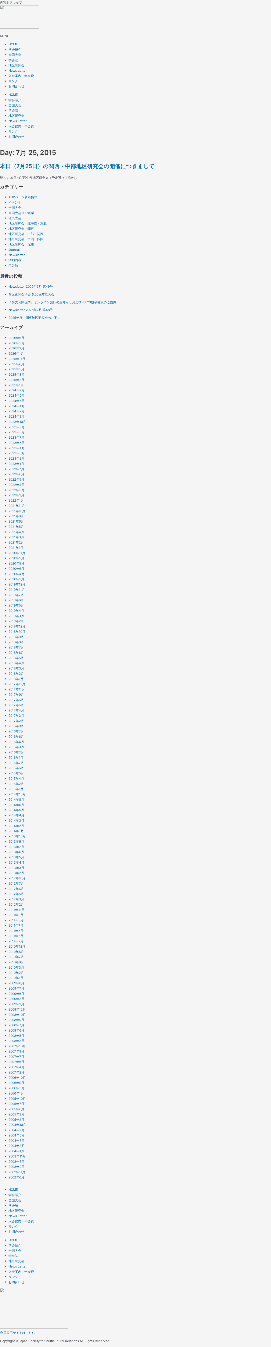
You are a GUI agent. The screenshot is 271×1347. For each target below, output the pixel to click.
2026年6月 (16, 338)
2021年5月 (16, 527)
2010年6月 (16, 962)
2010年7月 (16, 957)
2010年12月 (16, 946)
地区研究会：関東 (21, 229)
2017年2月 (16, 721)
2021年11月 (16, 506)
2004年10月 (17, 1125)
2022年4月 (16, 485)
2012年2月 (16, 904)
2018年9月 (16, 637)
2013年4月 (16, 862)
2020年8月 (16, 563)
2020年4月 (16, 574)
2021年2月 (16, 542)
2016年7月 (16, 731)
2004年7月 (16, 1130)
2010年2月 (16, 973)
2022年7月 (16, 469)
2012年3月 (16, 899)
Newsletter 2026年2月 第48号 (30, 310)
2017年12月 (16, 684)
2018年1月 (16, 679)
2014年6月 (16, 805)
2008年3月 (16, 1041)
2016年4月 (16, 742)
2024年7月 (16, 390)
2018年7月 (16, 647)
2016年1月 (16, 758)
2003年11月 (17, 1156)
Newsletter (16, 255)
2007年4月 (16, 1067)
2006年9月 (16, 1083)
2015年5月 (16, 773)
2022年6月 (16, 474)
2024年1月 (16, 416)
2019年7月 (16, 595)
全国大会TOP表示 (21, 213)
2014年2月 (16, 826)
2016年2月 (16, 752)
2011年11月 (16, 910)
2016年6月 (16, 737)
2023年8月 (16, 432)
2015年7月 (16, 763)
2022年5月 (16, 479)
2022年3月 (16, 490)
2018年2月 (16, 674)
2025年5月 (16, 369)
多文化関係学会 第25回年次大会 (31, 294)
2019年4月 (16, 611)
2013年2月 (16, 873)
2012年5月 (16, 894)
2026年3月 (16, 343)
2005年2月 (16, 1120)
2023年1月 (16, 464)
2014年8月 (16, 800)
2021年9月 (16, 516)
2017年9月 (16, 695)
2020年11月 (16, 553)
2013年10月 (17, 836)
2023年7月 (16, 437)
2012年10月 (16, 878)
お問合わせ (16, 86)
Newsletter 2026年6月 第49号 (30, 286)
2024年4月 (16, 406)
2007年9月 (16, 1051)
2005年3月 (16, 1114)
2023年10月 (17, 422)
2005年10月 (17, 1099)
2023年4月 (16, 448)
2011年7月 (16, 925)
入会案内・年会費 (21, 76)
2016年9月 (16, 726)
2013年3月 (16, 868)
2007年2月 (16, 1072)
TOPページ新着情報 (22, 197)
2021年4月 (16, 532)
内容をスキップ (11, 2)
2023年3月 (16, 453)
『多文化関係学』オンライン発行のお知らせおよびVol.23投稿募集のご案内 (62, 302)
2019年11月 (16, 590)
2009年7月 (16, 988)
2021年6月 (16, 521)
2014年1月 (16, 831)
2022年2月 (16, 495)
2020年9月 (16, 558)
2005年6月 (16, 1109)
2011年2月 (16, 941)
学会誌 (13, 60)
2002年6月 (16, 1177)
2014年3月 (16, 821)
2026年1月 (16, 353)
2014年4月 (16, 815)
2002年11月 (16, 1172)
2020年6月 (16, 569)
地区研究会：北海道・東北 (27, 223)
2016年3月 (16, 747)
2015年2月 (16, 784)
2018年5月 (16, 658)
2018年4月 (16, 663)
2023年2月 (16, 458)
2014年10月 (17, 794)
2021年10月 (16, 511)
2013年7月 (16, 847)
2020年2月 (16, 579)
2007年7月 (16, 1057)
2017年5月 (16, 705)
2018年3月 (16, 668)
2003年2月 (16, 1167)
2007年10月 (17, 1046)
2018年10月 (16, 632)
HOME (13, 44)
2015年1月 (16, 789)
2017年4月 (16, 710)
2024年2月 (16, 411)
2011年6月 (16, 931)
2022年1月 (16, 500)
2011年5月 (16, 936)
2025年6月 (16, 364)
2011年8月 (16, 920)
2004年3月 (16, 1146)
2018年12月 (16, 626)
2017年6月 (16, 700)
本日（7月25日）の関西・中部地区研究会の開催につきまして (77, 166)
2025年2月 (16, 380)
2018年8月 (16, 642)
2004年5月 (16, 1141)
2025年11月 (16, 359)
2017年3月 (16, 716)
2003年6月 (16, 1162)
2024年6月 (16, 395)
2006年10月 (17, 1078)
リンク (13, 81)
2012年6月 (16, 889)
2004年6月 (16, 1135)
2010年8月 (16, 952)
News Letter (17, 70)
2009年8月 (16, 983)
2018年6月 (16, 653)
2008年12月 (17, 1009)
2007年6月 (16, 1062)
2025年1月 (16, 385)
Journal (14, 250)
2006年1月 (16, 1093)
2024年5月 (16, 401)
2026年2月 (16, 348)
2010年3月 (16, 967)
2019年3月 (16, 616)
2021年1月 (16, 548)
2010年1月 (16, 978)
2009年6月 (16, 994)
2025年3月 (16, 374)
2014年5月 (16, 810)
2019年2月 (16, 621)
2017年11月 (16, 689)
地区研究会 (16, 65)
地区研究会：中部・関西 (25, 234)
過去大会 (14, 218)
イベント (14, 202)
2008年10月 (17, 1015)
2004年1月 (16, 1151)
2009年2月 (16, 1004)
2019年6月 (16, 600)
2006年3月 (16, 1088)
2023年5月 (16, 443)
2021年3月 (16, 537)
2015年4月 (16, 779)
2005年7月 (16, 1104)
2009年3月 (16, 999)
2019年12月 (16, 584)
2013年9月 (16, 841)
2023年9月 (16, 427)
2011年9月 (16, 915)
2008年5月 (16, 1036)
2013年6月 (16, 852)
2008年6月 (16, 1030)
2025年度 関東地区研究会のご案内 (34, 318)
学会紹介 (14, 49)
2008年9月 (16, 1020)
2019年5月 (16, 605)
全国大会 (14, 55)
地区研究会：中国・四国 (25, 239)
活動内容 (14, 260)
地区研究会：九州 (21, 244)
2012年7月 (16, 883)
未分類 (13, 265)
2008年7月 (16, 1025)
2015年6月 (16, 768)
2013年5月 (16, 857)
